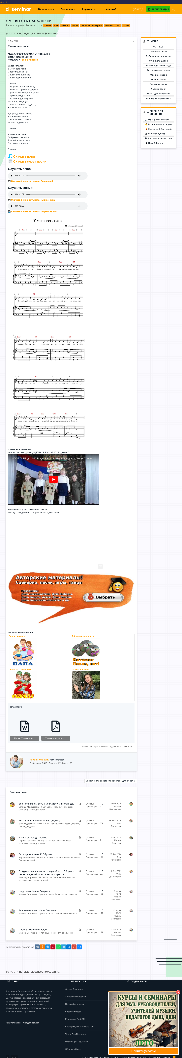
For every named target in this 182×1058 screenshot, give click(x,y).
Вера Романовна (27, 857)
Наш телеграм (13, 1022)
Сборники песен (73, 1011)
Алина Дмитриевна (28, 877)
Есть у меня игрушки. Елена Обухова (39, 820)
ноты (56, 25)
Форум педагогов (74, 989)
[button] (94, 9)
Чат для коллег (31, 1022)
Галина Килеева (80, 669)
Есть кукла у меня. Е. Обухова (35, 854)
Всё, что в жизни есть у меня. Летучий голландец (46, 803)
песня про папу (113, 25)
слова (126, 25)
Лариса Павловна (27, 840)
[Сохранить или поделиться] (134, 41)
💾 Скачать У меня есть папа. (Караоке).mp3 (32, 211)
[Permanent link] (30, 46)
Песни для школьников (65, 894)
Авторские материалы (76, 996)
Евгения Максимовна (29, 807)
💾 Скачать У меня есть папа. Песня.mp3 (30, 181)
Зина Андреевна (27, 823)
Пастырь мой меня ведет (33, 929)
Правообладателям (74, 1004)
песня (75, 25)
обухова (65, 25)
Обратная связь (73, 1049)
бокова (47, 25)
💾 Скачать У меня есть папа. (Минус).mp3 (31, 199)
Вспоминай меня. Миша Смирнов (37, 910)
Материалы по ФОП (75, 1019)
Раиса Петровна (16, 25)
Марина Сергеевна (28, 894)
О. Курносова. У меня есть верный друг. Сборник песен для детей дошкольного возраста (46, 873)
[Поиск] (173, 9)
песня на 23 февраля (91, 25)
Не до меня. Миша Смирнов (34, 891)
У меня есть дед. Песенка (33, 837)
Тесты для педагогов (75, 1034)
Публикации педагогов (76, 1041)
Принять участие (143, 1051)
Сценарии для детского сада (80, 1026)
